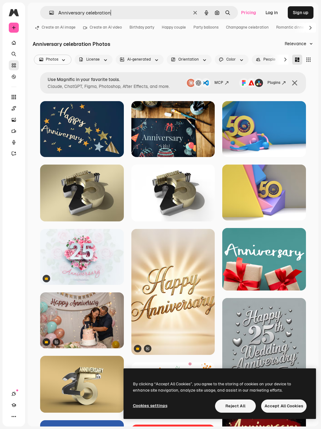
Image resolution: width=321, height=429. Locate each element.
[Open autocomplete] (49, 12)
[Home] (14, 43)
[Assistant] (14, 154)
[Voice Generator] (14, 142)
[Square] (308, 60)
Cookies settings (150, 405)
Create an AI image (59, 27)
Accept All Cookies (284, 406)
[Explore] (14, 77)
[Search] (14, 54)
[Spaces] (14, 108)
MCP (218, 82)
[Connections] (14, 394)
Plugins (273, 82)
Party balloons (205, 27)
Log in (272, 12)
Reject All (235, 406)
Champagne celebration (247, 27)
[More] (14, 416)
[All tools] (14, 97)
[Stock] (14, 65)
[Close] (294, 83)
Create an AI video (106, 27)
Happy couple (174, 27)
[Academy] (14, 405)
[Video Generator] (14, 131)
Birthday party (141, 27)
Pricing (248, 12)
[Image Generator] (14, 120)
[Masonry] (297, 60)
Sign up (300, 12)
